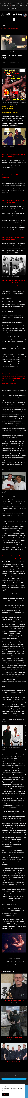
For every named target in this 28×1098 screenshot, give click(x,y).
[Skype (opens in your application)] (14, 8)
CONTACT (19, 3)
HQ (9, 3)
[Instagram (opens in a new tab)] (12, 8)
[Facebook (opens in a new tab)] (10, 8)
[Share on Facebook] (8, 961)
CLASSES (15, 1)
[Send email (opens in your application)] (19, 8)
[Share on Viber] (19, 961)
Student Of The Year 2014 (14, 1061)
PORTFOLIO (3, 3)
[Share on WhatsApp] (19, 964)
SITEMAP (5, 1)
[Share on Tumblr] (12, 964)
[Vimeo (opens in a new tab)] (17, 8)
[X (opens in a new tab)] (8, 8)
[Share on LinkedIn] (15, 961)
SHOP (13, 3)
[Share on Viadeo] (16, 964)
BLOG (21, 1)
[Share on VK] (23, 961)
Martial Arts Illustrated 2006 (12, 28)
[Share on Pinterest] (11, 961)
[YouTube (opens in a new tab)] (16, 8)
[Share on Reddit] (8, 964)
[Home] (1, 28)
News (23, 62)
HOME (9, 1)
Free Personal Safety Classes (14, 1037)
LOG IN (26, 3)
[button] (14, 19)
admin (4, 62)
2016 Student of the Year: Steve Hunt (14, 1000)
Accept (6, 1094)
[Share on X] (4, 961)
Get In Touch (14, 1078)
